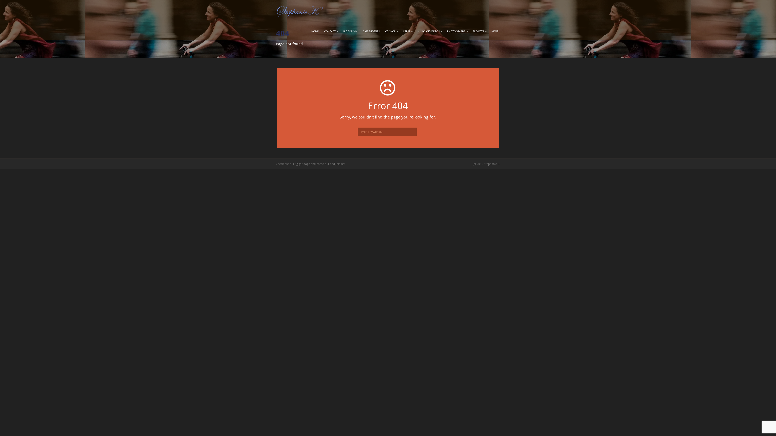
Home (314, 31)
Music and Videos (429, 31)
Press (406, 31)
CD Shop (390, 31)
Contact (330, 31)
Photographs (456, 31)
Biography (350, 31)
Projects (478, 31)
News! (495, 31)
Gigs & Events (371, 31)
